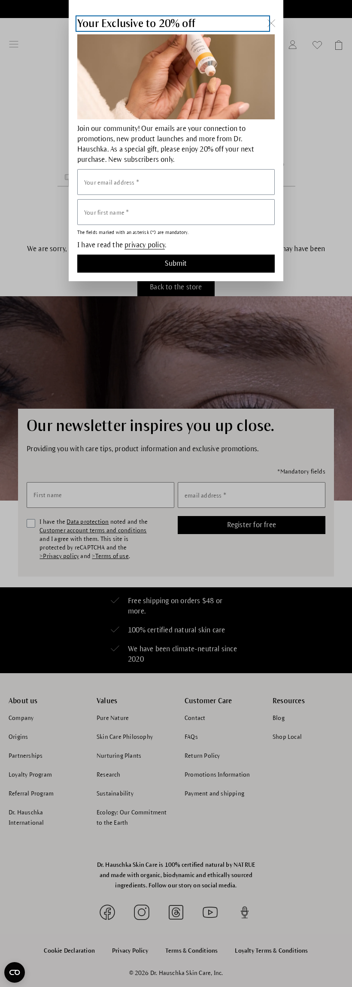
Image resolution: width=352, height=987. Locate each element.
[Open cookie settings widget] (14, 972)
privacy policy (144, 245)
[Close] (271, 23)
